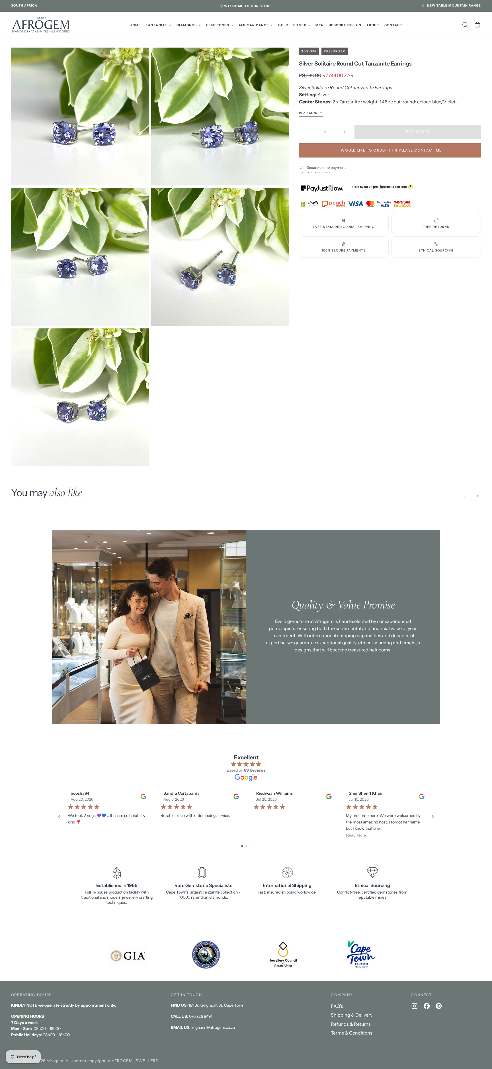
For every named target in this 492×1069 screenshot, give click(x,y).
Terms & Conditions (351, 1033)
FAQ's (337, 1006)
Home (135, 25)
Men (319, 25)
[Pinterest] (438, 1006)
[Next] (477, 496)
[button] (24, 6)
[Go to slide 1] (242, 846)
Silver (299, 25)
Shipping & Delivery (351, 1015)
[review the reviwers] (143, 796)
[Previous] (465, 496)
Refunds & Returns (351, 1024)
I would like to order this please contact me (390, 150)
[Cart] (477, 25)
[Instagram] (414, 1006)
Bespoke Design (345, 25)
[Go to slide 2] (246, 846)
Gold (283, 25)
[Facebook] (426, 1006)
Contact (393, 25)
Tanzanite (156, 25)
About (373, 25)
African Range (254, 25)
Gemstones (217, 25)
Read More (356, 835)
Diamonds (187, 25)
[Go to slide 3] (250, 846)
